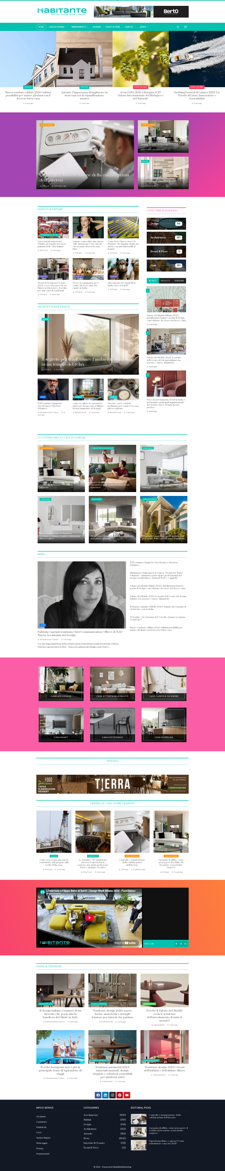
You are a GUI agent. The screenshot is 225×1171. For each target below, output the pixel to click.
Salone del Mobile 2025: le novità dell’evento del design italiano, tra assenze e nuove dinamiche (164, 360)
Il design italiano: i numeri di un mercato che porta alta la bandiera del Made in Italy (60, 1014)
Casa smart (148, 448)
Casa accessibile (150, 499)
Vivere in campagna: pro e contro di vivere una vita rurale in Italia (86, 285)
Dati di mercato (45, 1004)
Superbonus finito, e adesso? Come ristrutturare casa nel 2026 (132, 862)
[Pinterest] (119, 1095)
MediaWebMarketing (122, 1167)
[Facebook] (98, 1095)
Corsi (38, 1132)
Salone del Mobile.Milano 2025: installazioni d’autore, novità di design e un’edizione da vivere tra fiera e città (166, 318)
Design (45, 319)
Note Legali (41, 1143)
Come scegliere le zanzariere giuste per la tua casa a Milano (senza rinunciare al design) (88, 406)
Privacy (39, 1148)
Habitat (79, 235)
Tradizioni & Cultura (49, 235)
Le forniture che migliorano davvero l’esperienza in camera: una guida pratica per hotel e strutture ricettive (197, 95)
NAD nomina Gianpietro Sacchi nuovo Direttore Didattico (50, 406)
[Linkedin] (105, 1095)
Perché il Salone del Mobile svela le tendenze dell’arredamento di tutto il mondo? (164, 1015)
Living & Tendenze (98, 1004)
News (43, 397)
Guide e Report (43, 1137)
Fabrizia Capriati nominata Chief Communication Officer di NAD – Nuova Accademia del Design (81, 633)
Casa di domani (47, 125)
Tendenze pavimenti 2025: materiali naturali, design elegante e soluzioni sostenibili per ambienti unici (112, 1072)
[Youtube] (127, 1095)
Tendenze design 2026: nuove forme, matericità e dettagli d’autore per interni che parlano (112, 1014)
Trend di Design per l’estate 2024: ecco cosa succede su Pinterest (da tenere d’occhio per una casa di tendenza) (52, 287)
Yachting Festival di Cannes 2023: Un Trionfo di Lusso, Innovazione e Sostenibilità (84, 95)
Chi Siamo (41, 1116)
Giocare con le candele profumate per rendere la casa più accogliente (123, 406)
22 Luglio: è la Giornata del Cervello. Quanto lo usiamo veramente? (157, 618)
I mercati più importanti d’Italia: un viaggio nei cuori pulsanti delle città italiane (52, 244)
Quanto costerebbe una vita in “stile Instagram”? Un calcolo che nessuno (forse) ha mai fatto (88, 245)
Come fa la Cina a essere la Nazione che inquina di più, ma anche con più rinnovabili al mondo (123, 245)
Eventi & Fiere (28, 87)
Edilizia (145, 161)
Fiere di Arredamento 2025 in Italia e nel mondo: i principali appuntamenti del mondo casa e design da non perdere (166, 403)
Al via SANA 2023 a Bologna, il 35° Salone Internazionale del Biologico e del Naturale (28, 95)
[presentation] (2, 68)
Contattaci (41, 1122)
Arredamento (149, 1004)
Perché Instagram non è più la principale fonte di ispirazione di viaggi (60, 1071)
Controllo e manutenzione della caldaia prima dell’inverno (54, 862)
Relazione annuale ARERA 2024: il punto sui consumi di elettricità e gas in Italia (158, 608)
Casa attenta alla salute (102, 448)
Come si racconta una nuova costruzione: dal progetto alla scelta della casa (171, 862)
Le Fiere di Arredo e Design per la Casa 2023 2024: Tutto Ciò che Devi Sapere (140, 94)
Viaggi (42, 1060)
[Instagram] (112, 1095)
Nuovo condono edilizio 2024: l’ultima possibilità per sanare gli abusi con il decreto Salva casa (156, 628)
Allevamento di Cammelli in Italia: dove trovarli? (121, 284)
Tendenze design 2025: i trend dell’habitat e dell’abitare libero (164, 1069)
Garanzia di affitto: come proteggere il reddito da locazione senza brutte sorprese (93, 864)
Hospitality (196, 87)
